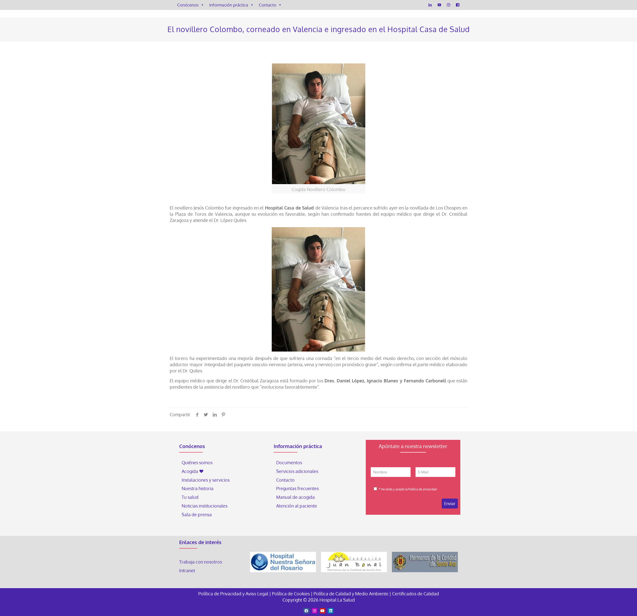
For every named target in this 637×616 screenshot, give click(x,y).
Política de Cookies (291, 593)
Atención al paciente (297, 506)
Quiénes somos (197, 462)
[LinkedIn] (430, 5)
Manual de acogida (295, 497)
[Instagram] (448, 5)
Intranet (187, 570)
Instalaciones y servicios (206, 480)
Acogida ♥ (193, 471)
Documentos (289, 462)
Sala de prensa (197, 514)
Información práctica (228, 4)
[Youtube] (322, 611)
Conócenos (188, 4)
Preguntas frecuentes (297, 488)
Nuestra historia (197, 488)
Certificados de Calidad (415, 593)
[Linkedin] (330, 611)
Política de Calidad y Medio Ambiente (351, 593)
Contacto (267, 4)
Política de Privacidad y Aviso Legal (233, 593)
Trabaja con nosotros (200, 562)
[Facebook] (457, 5)
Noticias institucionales (204, 506)
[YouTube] (439, 5)
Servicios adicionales (297, 471)
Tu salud (190, 497)
